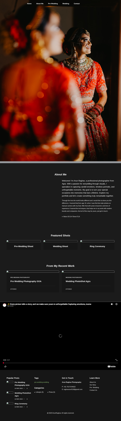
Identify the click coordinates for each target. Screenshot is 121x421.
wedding (46, 382)
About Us (93, 382)
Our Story (93, 385)
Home (29, 4)
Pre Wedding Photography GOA (25, 281)
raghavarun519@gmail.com (73, 389)
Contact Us (93, 390)
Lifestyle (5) (39, 392)
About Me (39, 4)
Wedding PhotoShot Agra (78, 281)
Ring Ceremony (21, 404)
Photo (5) (52, 392)
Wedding (65, 4)
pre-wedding (38, 382)
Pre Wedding (53, 4)
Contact (77, 4)
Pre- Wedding (94, 387)
